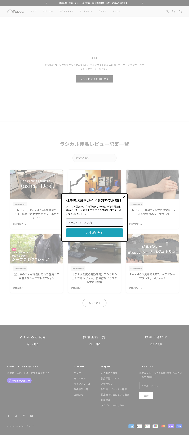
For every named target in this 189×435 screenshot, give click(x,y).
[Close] (124, 196)
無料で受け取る (94, 232)
